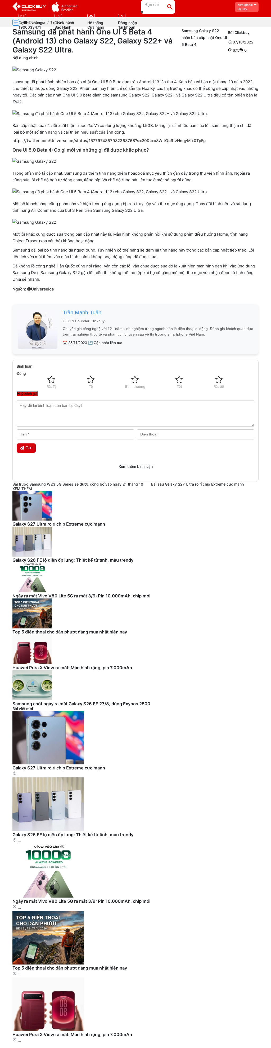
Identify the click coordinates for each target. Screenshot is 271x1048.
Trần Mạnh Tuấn (82, 312)
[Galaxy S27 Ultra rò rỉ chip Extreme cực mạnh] (48, 763)
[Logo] (44, 7)
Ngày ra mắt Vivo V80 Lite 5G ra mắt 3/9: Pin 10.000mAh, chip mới (81, 595)
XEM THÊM (22, 488)
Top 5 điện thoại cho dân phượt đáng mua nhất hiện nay (69, 632)
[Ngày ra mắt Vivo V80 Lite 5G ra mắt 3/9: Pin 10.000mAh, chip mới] (48, 896)
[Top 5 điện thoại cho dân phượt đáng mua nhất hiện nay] (48, 963)
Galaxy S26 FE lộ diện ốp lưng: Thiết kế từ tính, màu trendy (72, 560)
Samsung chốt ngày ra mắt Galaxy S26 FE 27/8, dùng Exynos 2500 (81, 703)
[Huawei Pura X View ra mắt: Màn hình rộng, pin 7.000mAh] (48, 1029)
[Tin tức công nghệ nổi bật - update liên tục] (32, 519)
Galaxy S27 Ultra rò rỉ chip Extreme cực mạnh (204, 484)
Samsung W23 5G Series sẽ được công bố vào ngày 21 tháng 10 (86, 484)
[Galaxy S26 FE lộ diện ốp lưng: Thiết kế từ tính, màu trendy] (48, 829)
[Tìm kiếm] (170, 7)
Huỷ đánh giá (27, 394)
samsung (20, 81)
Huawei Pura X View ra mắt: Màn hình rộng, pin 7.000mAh (72, 667)
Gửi (29, 448)
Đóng (21, 373)
